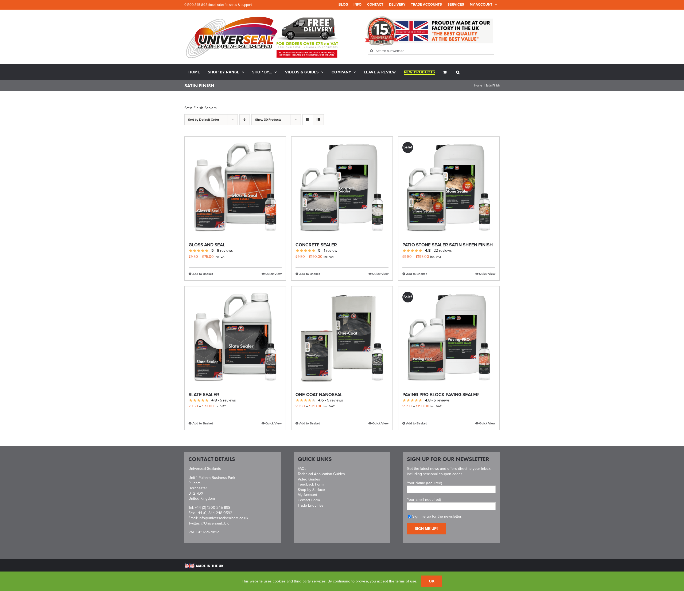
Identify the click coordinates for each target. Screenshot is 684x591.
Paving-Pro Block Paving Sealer (440, 394)
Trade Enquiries (311, 505)
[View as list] (318, 120)
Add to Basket (202, 273)
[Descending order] (244, 119)
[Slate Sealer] (235, 336)
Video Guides (309, 479)
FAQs (302, 468)
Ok (431, 581)
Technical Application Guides (321, 474)
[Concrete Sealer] (342, 187)
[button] (458, 72)
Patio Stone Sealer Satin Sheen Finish (447, 245)
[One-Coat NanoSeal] (342, 336)
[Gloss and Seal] (235, 187)
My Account (307, 495)
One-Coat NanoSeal (319, 394)
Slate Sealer (204, 394)
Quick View (273, 273)
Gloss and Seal (207, 245)
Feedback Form (311, 484)
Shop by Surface (311, 489)
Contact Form (309, 500)
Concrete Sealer (316, 245)
